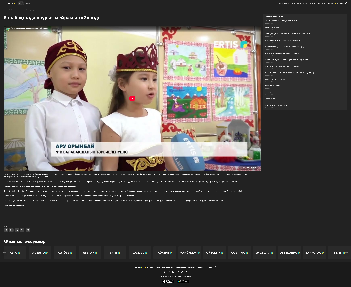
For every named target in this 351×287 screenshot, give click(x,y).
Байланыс (178, 276)
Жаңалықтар (284, 3)
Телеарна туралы (166, 276)
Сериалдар (322, 3)
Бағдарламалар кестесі (299, 3)
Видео (330, 3)
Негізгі (6, 10)
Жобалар (313, 3)
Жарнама (187, 276)
